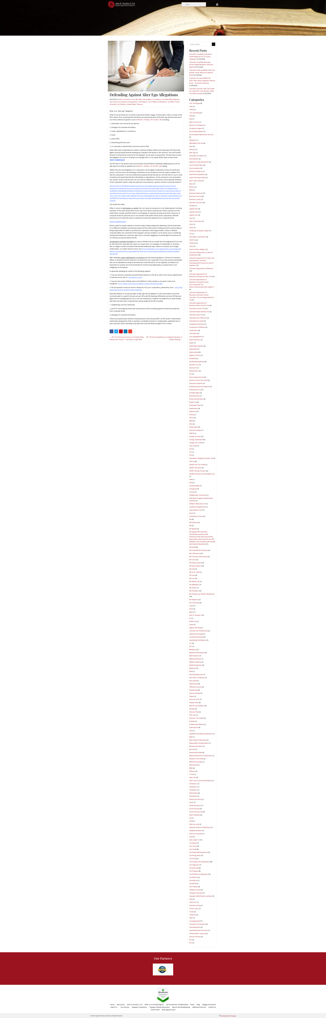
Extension (192, 411)
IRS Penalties (193, 591)
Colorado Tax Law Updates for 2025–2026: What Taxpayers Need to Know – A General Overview (202, 80)
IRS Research (193, 600)
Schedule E (193, 787)
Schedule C (193, 784)
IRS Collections (194, 553)
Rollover (192, 771)
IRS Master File (194, 581)
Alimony (192, 149)
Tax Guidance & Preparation (127, 102)
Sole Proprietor (194, 815)
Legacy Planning (195, 628)
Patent (191, 696)
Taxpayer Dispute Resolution (159, 1007)
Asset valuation (194, 168)
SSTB (191, 821)
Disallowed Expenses (196, 362)
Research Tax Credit (196, 759)
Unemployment (194, 927)
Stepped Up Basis (195, 830)
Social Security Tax (195, 812)
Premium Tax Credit (196, 718)
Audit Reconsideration (197, 174)
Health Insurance (195, 468)
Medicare (192, 668)
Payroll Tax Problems (196, 706)
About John (121, 1004)
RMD (191, 768)
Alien (191, 146)
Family (191, 415)
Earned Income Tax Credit (198, 380)
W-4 (190, 943)
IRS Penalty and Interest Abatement (201, 594)
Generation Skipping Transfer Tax (201, 458)
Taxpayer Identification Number (200, 896)
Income (192, 492)
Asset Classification (196, 165)
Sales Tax (192, 777)
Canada (192, 206)
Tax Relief (170, 102)
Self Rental (193, 796)
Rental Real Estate (195, 752)
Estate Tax (192, 402)
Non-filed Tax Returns (197, 678)
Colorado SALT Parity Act (198, 318)
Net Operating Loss (196, 674)
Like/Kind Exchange (196, 634)
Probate (192, 721)
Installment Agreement (197, 507)
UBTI (191, 918)
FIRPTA (191, 433)
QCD (190, 731)
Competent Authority (196, 324)
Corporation (193, 330)
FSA (190, 449)
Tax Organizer (194, 865)
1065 (191, 106)
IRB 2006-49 (193, 522)
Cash (191, 218)
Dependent (193, 349)
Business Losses (195, 199)
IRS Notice (193, 588)
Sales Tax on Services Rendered (200, 781)
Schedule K (193, 790)
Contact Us (212, 1007)
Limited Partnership (196, 637)
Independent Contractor (197, 495)
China (191, 246)
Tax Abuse (157, 99)
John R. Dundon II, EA (126, 99)
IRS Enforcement (195, 563)
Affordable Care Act (196, 143)
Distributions (193, 371)
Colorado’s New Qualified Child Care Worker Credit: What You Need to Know (202, 72)
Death (191, 343)
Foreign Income (194, 436)
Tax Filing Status (195, 855)
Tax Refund (193, 880)
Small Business (194, 805)
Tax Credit (192, 849)
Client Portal (155, 1010)
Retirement (193, 765)
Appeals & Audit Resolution (199, 162)
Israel (191, 606)
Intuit (191, 513)
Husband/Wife (194, 486)
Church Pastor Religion (197, 249)
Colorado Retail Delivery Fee (199, 312)
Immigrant (193, 489)
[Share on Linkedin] (125, 331)
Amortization (193, 159)
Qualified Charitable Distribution (200, 734)
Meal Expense (194, 656)
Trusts (177, 102)
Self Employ (193, 793)
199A (191, 116)
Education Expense (196, 383)
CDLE (191, 224)
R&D (190, 737)
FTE (190, 455)
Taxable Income (195, 890)
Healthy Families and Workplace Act (202, 474)
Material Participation (197, 653)
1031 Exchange (194, 103)
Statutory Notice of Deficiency (199, 827)
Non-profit (193, 681)
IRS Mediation (194, 585)
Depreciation (193, 352)
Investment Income (196, 516)
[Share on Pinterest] (121, 331)
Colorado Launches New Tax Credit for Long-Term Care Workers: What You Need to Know (201, 91)
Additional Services (199, 1007)
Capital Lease (194, 212)
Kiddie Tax (193, 621)
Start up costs (194, 824)
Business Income (195, 196)
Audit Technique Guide (197, 177)
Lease (191, 624)
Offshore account (195, 687)
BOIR (191, 190)
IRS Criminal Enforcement (198, 557)
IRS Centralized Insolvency (198, 550)
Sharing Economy (195, 799)
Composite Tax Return (197, 327)
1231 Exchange (194, 113)
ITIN (190, 609)
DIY (190, 374)
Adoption (192, 140)
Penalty (191, 709)
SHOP (191, 802)
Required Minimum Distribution (200, 756)
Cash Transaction (195, 221)
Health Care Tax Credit (197, 464)
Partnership (193, 690)
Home (112, 1004)
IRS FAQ (192, 569)
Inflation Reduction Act (197, 504)
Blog (198, 1004)
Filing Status (193, 427)
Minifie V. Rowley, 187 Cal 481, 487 (149, 120)
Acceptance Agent (195, 128)
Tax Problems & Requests (157, 102)
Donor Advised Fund (196, 377)
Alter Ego (138, 99)
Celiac (191, 227)
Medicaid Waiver (195, 659)
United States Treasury (135, 104)
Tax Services (124, 1007)
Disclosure (193, 368)
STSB (191, 837)
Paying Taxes (193, 702)
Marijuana (192, 649)
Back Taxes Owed (195, 181)
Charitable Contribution (197, 237)
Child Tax (192, 240)
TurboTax (192, 915)
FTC (190, 452)
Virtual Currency (195, 937)
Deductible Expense (196, 346)
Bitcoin (191, 187)
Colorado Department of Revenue (201, 268)
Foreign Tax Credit (195, 443)
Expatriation (193, 408)
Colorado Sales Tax (196, 315)
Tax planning (193, 868)
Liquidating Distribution (197, 640)
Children (192, 243)
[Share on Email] (130, 331)
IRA (190, 519)
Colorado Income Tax (196, 308)
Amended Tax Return (196, 156)
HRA (190, 479)
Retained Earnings (195, 762)
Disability (192, 358)
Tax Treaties (193, 887)
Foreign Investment (196, 440)
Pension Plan (194, 712)
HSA (190, 483)
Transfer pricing (195, 905)
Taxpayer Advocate (196, 893)
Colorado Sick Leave (196, 321)
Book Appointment (168, 1010)
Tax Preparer (142, 102)
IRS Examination (195, 566)
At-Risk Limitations (195, 171)
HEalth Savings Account (197, 471)
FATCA (191, 418)
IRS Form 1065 (194, 572)
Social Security (194, 809)
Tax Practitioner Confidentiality (177, 1004)
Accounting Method (196, 131)
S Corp (191, 774)
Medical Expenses (195, 665)
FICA (190, 424)
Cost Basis (193, 333)
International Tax (195, 510)
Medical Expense (195, 662)
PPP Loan (192, 715)
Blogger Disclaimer (209, 1004)
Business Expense (195, 193)
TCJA (190, 899)
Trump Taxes (193, 908)
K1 (190, 618)
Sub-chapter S (148, 99)
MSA (190, 671)
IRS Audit (192, 547)
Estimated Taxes (195, 405)
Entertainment (194, 396)
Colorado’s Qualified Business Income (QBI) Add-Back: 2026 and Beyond (201, 64)
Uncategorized (194, 921)
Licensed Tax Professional (198, 631)
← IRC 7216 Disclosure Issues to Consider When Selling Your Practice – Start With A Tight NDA (127, 338)
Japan (191, 612)
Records (192, 749)
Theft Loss (193, 902)
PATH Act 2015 (194, 699)
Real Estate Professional (197, 740)
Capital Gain (193, 209)
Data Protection (194, 340)
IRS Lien (192, 578)
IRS (190, 526)
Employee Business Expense (199, 386)
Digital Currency (195, 355)
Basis (191, 184)
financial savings (195, 430)
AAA (190, 119)
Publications (193, 727)
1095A (191, 110)
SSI (190, 818)
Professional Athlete (196, 724)
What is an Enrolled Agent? (154, 1004)
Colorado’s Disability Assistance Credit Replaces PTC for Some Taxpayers (200, 56)
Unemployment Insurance (198, 930)
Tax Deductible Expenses (170, 99)
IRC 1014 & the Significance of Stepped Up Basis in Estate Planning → (164, 338)
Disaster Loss (194, 365)
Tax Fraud (113, 102)
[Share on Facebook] (111, 331)
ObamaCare (193, 684)
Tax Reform (193, 877)
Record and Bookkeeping (181, 1007)
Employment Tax (195, 390)
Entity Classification (196, 399)
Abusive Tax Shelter (196, 125)
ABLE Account (194, 122)
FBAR (191, 421)
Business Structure (196, 203)
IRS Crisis (192, 560)
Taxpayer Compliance (139, 1007)
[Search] (213, 44)
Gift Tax (192, 461)
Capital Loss (193, 215)
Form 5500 (193, 446)
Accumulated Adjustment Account (201, 134)
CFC (190, 234)
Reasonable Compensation (198, 743)
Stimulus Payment (195, 834)
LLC (190, 643)
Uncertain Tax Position (118, 104)
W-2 (190, 940)
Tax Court (192, 846)
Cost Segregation (195, 337)
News (192, 1004)
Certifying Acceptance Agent (199, 231)
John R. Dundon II (195, 615)
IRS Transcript (194, 603)
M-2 (190, 646)
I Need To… (114, 1007)
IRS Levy (192, 575)
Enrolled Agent (194, 393)
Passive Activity (194, 693)
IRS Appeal (193, 529)
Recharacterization (195, 746)
